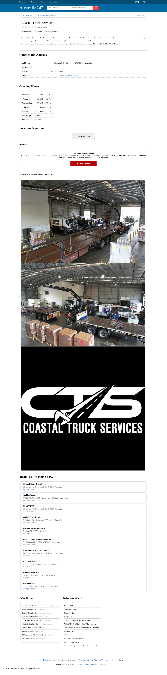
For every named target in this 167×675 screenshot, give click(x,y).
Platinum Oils (29, 583)
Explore (34, 2)
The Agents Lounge (34, 609)
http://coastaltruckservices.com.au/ (65, 75)
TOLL (66, 635)
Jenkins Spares (29, 495)
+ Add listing (61, 660)
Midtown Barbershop (34, 617)
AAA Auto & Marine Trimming (36, 550)
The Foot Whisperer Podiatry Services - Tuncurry (81, 628)
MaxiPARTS (28, 506)
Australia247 (31, 7)
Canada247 (106, 664)
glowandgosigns (32, 631)
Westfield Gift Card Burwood (37, 624)
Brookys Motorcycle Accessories (37, 539)
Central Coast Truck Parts (34, 484)
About (43, 2)
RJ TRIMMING (30, 561)
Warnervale (52, 15)
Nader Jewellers (69, 613)
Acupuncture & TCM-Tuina (34, 628)
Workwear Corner (70, 609)
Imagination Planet (33, 639)
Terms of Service (101, 660)
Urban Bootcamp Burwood (36, 620)
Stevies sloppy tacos (71, 642)
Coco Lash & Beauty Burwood (37, 606)
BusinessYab (76, 664)
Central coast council (41, 15)
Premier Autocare (31, 572)
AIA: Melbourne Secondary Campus (77, 620)
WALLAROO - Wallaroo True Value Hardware (80, 624)
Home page (23, 2)
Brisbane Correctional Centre (74, 639)
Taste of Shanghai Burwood (36, 613)
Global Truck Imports (32, 517)
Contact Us (53, 2)
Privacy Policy (85, 660)
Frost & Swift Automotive (34, 528)
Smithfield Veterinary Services (75, 606)
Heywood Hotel (69, 631)
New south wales (28, 15)
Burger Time (68, 617)
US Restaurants (91, 664)
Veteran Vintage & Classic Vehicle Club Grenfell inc (82, 646)
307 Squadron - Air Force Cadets (38, 635)
